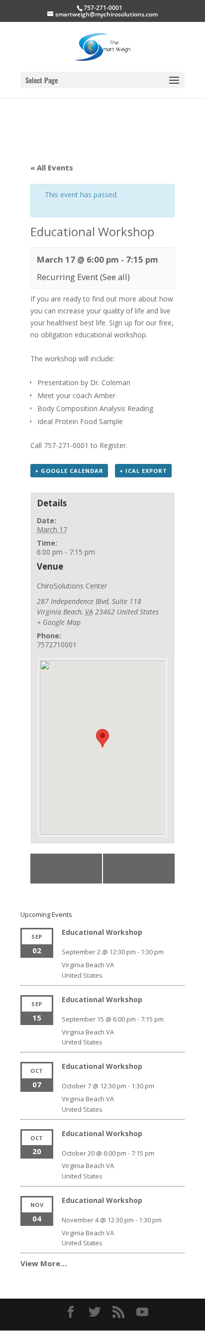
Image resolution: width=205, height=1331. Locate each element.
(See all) (115, 277)
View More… (43, 1263)
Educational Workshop (65, 869)
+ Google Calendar (69, 470)
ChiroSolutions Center (72, 586)
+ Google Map (59, 622)
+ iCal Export (143, 470)
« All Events (51, 167)
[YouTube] (142, 1312)
